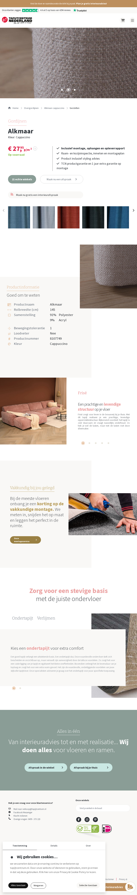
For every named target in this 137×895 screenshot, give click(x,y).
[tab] (62, 90)
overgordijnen (31, 108)
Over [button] (88, 845)
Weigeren (38, 885)
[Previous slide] (3, 210)
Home (15, 108)
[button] (68, 3)
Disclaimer (109, 879)
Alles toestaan (18, 885)
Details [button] (54, 845)
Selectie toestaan (88, 885)
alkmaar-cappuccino (54, 108)
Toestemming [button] (20, 845)
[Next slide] (133, 210)
